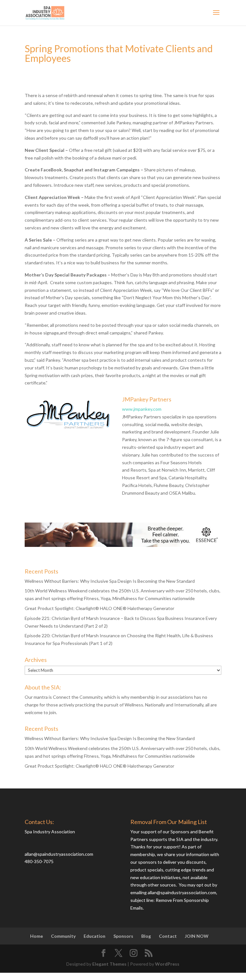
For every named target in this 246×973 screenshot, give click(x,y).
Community (63, 936)
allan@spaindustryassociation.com (59, 854)
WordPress (167, 964)
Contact (168, 936)
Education (94, 936)
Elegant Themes (109, 964)
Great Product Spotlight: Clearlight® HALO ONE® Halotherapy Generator (99, 608)
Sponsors (123, 936)
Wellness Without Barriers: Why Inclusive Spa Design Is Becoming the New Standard (110, 581)
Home (36, 936)
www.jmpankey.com (141, 409)
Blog (146, 936)
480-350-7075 (39, 861)
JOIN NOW (197, 936)
